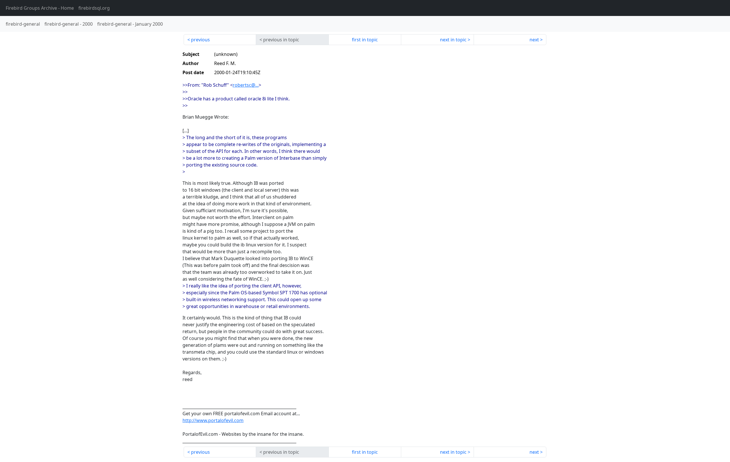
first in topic (365, 40)
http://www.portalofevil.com (213, 420)
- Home (40, 8)
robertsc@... (246, 85)
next (534, 40)
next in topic (453, 40)
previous (200, 40)
